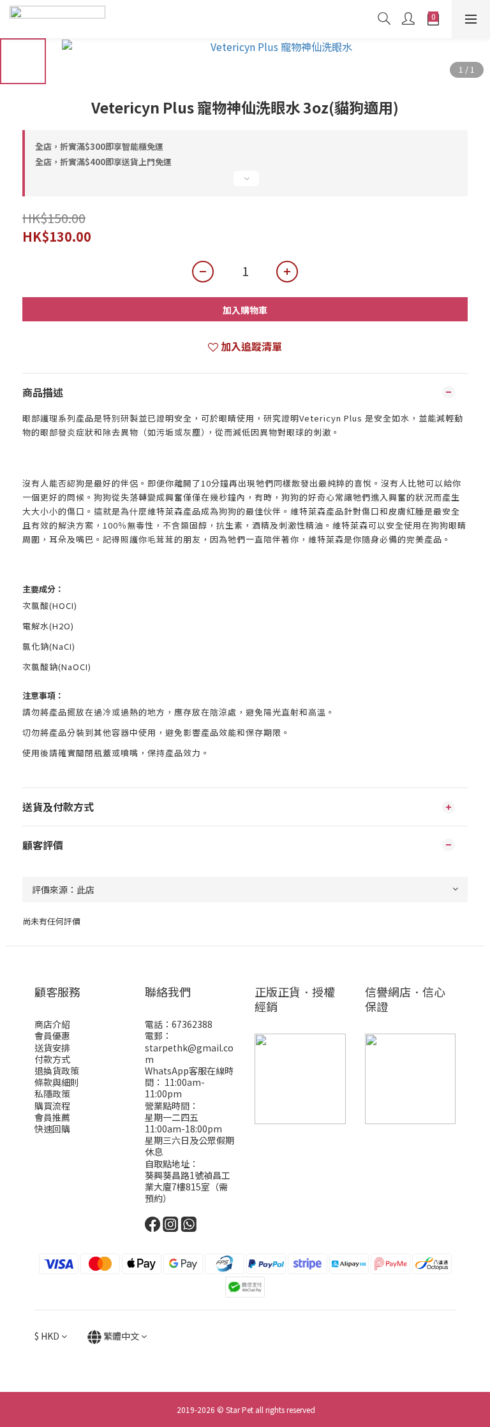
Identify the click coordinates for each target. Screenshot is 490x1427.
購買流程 (52, 1105)
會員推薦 (52, 1117)
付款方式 (52, 1059)
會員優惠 (52, 1035)
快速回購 (52, 1128)
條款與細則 (56, 1082)
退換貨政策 (56, 1070)
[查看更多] (245, 183)
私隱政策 (52, 1093)
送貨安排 (52, 1047)
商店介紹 (52, 1024)
